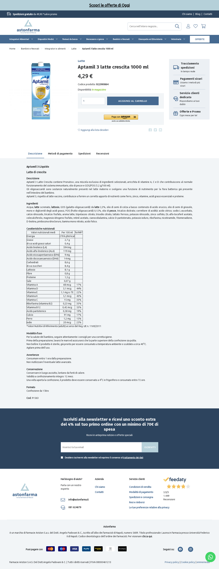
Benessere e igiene (95, 39)
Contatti (208, 14)
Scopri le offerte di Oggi (109, 5)
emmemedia (203, 562)
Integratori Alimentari (19, 39)
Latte (73, 48)
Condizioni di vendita (140, 487)
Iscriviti (150, 447)
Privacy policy (172, 562)
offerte (199, 39)
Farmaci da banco (70, 39)
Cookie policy (188, 562)
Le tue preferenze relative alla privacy (149, 507)
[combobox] (154, 26)
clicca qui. (147, 536)
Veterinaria (176, 39)
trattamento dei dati (133, 457)
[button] (121, 118)
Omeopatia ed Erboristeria (150, 39)
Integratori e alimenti (55, 48)
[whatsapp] (210, 557)
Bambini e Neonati (121, 39)
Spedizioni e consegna (141, 497)
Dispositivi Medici (46, 39)
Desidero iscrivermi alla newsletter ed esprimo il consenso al (103, 457)
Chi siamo (187, 14)
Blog (197, 14)
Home (12, 48)
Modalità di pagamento (141, 492)
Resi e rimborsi (137, 502)
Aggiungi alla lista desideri (94, 130)
